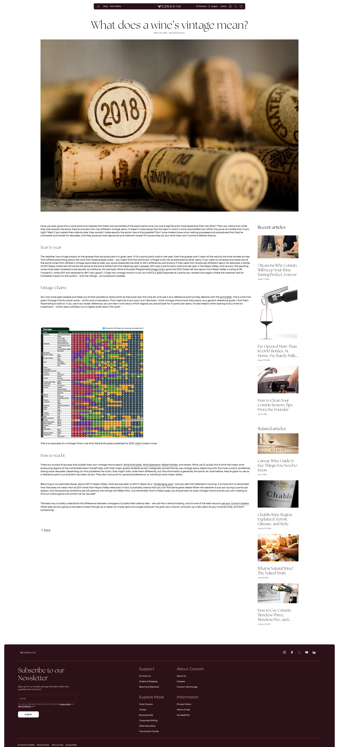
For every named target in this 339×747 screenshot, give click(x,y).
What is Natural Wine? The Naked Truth (276, 570)
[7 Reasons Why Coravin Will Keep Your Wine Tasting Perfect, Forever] (278, 246)
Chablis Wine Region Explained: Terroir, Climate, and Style (275, 519)
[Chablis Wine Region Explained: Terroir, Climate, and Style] (278, 493)
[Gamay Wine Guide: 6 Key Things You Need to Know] (278, 443)
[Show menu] (98, 6)
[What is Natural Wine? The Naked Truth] (278, 547)
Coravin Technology (187, 686)
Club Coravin (146, 704)
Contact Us (145, 675)
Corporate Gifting (148, 720)
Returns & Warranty (149, 686)
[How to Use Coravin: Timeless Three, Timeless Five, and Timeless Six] (278, 593)
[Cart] (241, 6)
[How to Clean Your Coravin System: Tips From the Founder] (278, 379)
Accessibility (183, 715)
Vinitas (142, 709)
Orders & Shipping (148, 681)
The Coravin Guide (149, 731)
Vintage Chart (157, 269)
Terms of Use (183, 709)
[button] (235, 6)
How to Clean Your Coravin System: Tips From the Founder (275, 405)
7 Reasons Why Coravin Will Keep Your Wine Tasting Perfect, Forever (277, 270)
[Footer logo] (28, 653)
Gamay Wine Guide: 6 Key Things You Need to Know (277, 465)
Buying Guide (146, 715)
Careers (181, 681)
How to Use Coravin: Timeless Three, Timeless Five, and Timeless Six (274, 615)
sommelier (226, 296)
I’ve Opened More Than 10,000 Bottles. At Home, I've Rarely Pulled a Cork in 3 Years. (278, 351)
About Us (181, 675)
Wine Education (147, 725)
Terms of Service (24, 706)
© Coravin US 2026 (26, 745)
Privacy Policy (65, 704)
